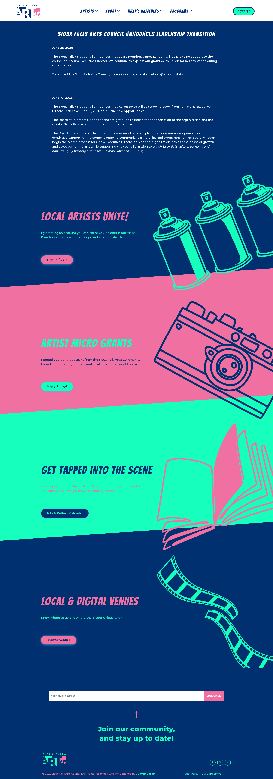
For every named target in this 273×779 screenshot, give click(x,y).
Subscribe (213, 695)
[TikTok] (228, 763)
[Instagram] (220, 763)
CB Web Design (145, 773)
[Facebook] (213, 763)
